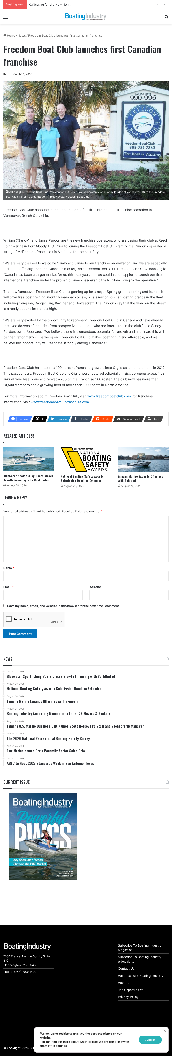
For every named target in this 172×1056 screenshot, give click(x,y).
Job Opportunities (130, 990)
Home (10, 35)
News (22, 35)
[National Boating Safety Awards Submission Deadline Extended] (86, 459)
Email (8, 587)
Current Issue (16, 782)
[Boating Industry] (86, 16)
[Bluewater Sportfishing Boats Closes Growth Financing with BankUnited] (28, 459)
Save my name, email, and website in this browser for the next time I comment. (63, 606)
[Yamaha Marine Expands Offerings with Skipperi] (143, 459)
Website (95, 587)
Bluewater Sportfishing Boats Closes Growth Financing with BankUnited (28, 477)
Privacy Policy (128, 997)
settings (61, 1046)
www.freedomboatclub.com (109, 396)
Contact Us (126, 968)
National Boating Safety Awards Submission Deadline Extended (82, 478)
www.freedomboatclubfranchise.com (60, 402)
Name (8, 568)
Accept (150, 1040)
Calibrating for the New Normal (51, 4)
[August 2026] (43, 836)
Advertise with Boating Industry (140, 976)
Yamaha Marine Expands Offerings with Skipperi (140, 478)
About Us (124, 982)
